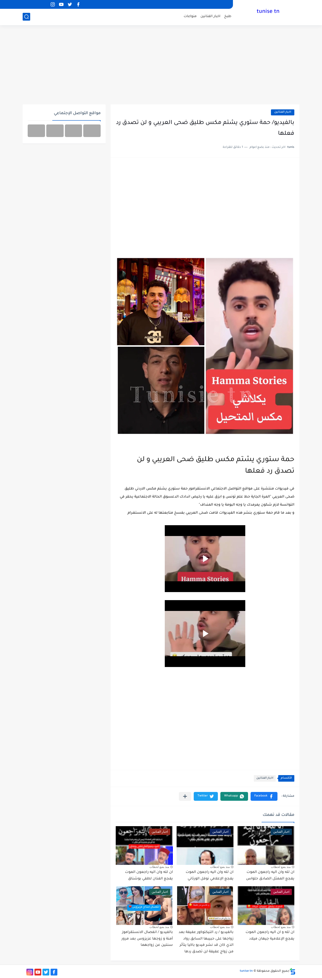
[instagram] (53, 4)
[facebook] (78, 4)
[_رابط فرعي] (35, 4)
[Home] (92, 130)
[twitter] (70, 4)
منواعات (190, 16)
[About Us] (73, 130)
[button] (264, 796)
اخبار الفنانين (210, 16)
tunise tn (268, 12)
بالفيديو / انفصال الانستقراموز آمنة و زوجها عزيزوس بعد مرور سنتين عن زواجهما (147, 938)
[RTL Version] (36, 130)
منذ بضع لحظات (281, 867)
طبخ (227, 16)
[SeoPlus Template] (293, 971)
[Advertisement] (161, 65)
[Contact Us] (55, 130)
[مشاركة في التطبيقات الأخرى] (185, 796)
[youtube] (61, 4)
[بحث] (26, 17)
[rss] (44, 4)
